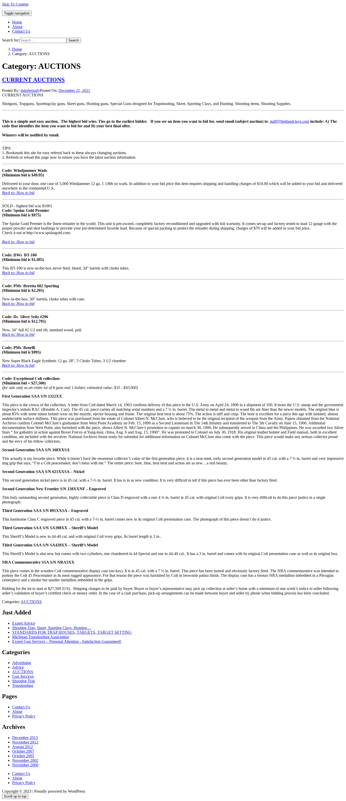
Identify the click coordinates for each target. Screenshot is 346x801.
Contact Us (21, 31)
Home (17, 22)
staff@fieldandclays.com (289, 121)
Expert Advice (23, 623)
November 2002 (25, 760)
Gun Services (23, 676)
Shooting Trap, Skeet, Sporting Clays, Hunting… (51, 628)
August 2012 (22, 747)
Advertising (21, 663)
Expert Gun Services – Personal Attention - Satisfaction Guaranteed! (66, 641)
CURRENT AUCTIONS (33, 79)
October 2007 (23, 751)
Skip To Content (15, 4)
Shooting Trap (23, 681)
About (17, 27)
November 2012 (25, 742)
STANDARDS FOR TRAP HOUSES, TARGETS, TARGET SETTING (72, 632)
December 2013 (25, 737)
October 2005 (23, 756)
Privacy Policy (23, 716)
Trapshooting (22, 685)
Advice (18, 667)
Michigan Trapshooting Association (40, 637)
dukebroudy (30, 90)
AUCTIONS (31, 602)
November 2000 (25, 765)
